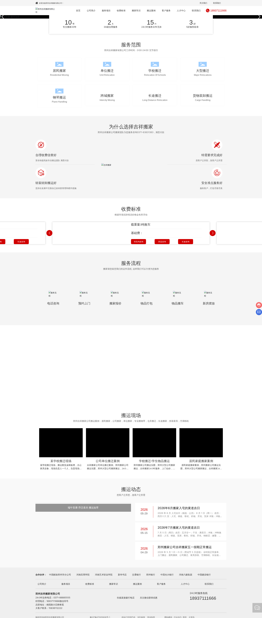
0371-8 (57, 597)
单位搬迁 (107, 71)
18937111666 (218, 10)
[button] (259, 17)
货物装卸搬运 (202, 97)
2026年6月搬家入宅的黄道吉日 (179, 508)
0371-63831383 (145, 132)
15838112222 (55, 608)
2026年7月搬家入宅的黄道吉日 (179, 527)
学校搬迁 (154, 71)
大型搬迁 (202, 71)
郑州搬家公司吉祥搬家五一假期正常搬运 (185, 547)
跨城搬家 (107, 96)
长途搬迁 (154, 97)
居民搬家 (59, 71)
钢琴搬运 (59, 97)
